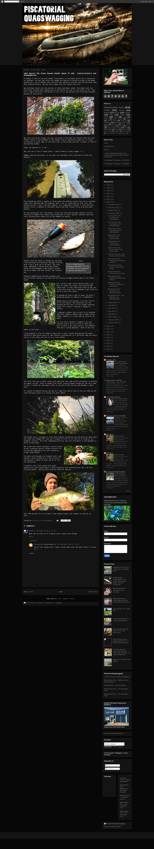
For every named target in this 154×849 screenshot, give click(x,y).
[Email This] (62, 521)
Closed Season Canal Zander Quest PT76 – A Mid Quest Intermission (120, 641)
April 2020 (111, 314)
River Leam (111, 126)
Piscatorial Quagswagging (42, 520)
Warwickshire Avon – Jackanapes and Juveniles (119, 590)
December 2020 (113, 204)
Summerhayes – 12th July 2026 (116, 382)
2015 (108, 337)
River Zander (117, 119)
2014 (108, 340)
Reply (31, 536)
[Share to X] (66, 521)
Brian (31, 531)
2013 (108, 343)
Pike (111, 115)
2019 (108, 326)
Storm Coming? (119, 436)
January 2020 (112, 322)
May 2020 (111, 311)
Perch (122, 115)
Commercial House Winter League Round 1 (120, 363)
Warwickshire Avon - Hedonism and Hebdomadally (114, 236)
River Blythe (126, 131)
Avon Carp (125, 129)
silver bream (108, 131)
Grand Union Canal (114, 128)
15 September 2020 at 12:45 (68, 544)
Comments (110, 769)
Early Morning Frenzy (121, 399)
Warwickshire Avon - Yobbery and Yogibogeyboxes (114, 243)
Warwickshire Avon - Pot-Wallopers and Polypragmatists (116, 297)
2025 (108, 188)
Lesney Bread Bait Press (112, 133)
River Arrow (126, 124)
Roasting (117, 417)
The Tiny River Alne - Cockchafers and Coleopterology (115, 224)
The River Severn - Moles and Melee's (117, 677)
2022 (108, 196)
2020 (108, 202)
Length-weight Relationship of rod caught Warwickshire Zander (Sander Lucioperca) (116, 155)
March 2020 (112, 317)
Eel (126, 128)
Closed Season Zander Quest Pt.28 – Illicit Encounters (120, 630)
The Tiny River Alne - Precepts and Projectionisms (115, 217)
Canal (125, 117)
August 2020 (112, 302)
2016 (108, 335)
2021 (108, 199)
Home (61, 592)
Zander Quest (112, 121)
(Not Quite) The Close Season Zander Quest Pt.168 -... (116, 267)
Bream (106, 119)
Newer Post (28, 592)
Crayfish (117, 131)
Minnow (114, 124)
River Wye (107, 129)
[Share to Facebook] (68, 521)
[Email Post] (57, 520)
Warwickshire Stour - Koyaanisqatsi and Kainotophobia (115, 230)
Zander (127, 113)
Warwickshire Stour (120, 122)
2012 (108, 346)
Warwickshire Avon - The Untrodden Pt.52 (124, 805)
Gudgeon (124, 121)
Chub (107, 110)
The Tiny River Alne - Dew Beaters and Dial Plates (116, 255)
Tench (128, 126)
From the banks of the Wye (116, 416)
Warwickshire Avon (114, 107)
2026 (108, 185)
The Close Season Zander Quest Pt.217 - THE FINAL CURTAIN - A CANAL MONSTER (121, 651)
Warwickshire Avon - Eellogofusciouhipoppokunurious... (116, 260)
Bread (121, 110)
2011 (108, 349)
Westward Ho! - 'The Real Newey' (115, 685)
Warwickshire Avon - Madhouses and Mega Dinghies (124, 788)
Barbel (106, 113)
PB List (106, 150)
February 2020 (113, 320)
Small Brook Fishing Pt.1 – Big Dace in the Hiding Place (121, 569)
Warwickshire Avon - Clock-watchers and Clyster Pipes (115, 249)
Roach (116, 113)
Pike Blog (109, 434)
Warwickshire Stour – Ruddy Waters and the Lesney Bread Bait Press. (121, 600)
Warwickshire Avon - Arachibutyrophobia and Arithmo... (116, 278)
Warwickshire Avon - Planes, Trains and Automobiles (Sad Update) (115, 503)
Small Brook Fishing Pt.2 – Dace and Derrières (121, 619)
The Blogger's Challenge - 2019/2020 (116, 163)
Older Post (92, 592)
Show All (128, 490)
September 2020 (113, 213)
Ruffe (116, 129)
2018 (108, 329)
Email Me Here (109, 146)
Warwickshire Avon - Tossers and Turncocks (116, 272)
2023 (108, 193)
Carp (128, 119)
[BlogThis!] (64, 521)
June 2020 (111, 308)
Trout (116, 117)
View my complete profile (112, 826)
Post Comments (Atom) (66, 599)
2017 (108, 332)
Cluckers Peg (111, 360)
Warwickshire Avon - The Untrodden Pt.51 (124, 813)
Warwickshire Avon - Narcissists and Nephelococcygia (114, 290)
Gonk (106, 124)
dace (106, 117)
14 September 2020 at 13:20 (45, 531)
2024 (108, 190)
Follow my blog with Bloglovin (114, 733)
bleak (120, 126)
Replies (34, 540)
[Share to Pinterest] (70, 521)
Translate (120, 746)
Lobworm (107, 122)
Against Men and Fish (114, 380)
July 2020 (111, 305)
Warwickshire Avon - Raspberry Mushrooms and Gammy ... (116, 284)
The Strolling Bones (113, 397)
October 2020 (112, 210)
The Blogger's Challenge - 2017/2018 (116, 160)
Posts (109, 765)
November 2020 (113, 207)
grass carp (123, 133)
